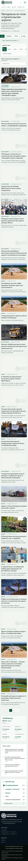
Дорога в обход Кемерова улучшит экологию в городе (14, 507)
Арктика (14, 7)
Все (2, 36)
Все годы (4, 49)
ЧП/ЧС (16, 36)
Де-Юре (23, 36)
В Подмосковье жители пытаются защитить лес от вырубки (13, 537)
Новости (3, 842)
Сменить (9, 720)
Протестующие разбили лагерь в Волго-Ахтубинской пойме (13, 632)
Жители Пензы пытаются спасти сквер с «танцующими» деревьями (14, 125)
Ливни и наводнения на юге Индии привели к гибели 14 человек (14, 771)
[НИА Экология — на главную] (6, 2)
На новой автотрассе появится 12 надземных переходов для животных (13, 698)
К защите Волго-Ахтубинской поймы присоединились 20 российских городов (12, 569)
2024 (15, 49)
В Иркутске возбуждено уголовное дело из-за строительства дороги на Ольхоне (14, 601)
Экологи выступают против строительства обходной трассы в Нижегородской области (13, 411)
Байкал (8, 7)
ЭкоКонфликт (5, 86)
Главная (3, 10)
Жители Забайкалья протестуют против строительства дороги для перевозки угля (14, 346)
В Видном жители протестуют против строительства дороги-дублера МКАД (12, 221)
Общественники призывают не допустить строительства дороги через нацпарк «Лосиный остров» (13, 92)
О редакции (4, 830)
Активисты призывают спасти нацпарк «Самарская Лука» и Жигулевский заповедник (12, 476)
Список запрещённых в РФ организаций (14, 848)
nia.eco (6, 852)
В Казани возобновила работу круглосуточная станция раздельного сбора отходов (15, 758)
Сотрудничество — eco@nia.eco (9, 833)
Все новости (9, 10)
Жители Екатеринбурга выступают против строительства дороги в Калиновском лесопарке (14, 253)
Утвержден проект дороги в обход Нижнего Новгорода (14, 317)
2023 (21, 49)
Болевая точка (20, 7)
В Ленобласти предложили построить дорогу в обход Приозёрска (11, 379)
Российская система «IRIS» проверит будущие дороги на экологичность (12, 285)
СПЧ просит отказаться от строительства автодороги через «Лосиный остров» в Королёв (13, 156)
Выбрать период (7, 53)
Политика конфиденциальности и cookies (14, 846)
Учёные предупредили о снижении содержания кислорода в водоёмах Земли (14, 751)
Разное (3, 281)
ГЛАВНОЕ (8, 36)
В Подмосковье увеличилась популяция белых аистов (12, 765)
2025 (9, 49)
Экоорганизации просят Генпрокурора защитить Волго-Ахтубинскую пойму (13, 443)
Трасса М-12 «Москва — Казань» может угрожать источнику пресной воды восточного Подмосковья (13, 665)
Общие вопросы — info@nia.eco (9, 831)
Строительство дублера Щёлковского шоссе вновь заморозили (11, 188)
